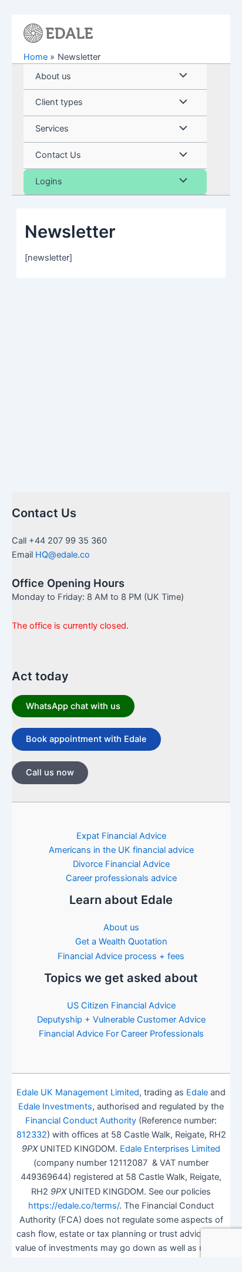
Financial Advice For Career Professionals (121, 1033)
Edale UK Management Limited (77, 1092)
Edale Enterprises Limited (170, 1148)
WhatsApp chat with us (73, 706)
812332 (31, 1134)
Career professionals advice (121, 878)
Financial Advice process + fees (121, 956)
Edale (197, 1092)
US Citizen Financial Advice (121, 1005)
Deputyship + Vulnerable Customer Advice (121, 1019)
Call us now (50, 772)
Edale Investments (55, 1106)
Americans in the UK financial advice (121, 850)
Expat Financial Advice (121, 836)
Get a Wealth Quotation (121, 941)
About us (121, 927)
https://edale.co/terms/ (73, 1205)
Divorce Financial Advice (121, 864)
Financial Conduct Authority (80, 1120)
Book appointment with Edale (86, 739)
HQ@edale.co (62, 554)
